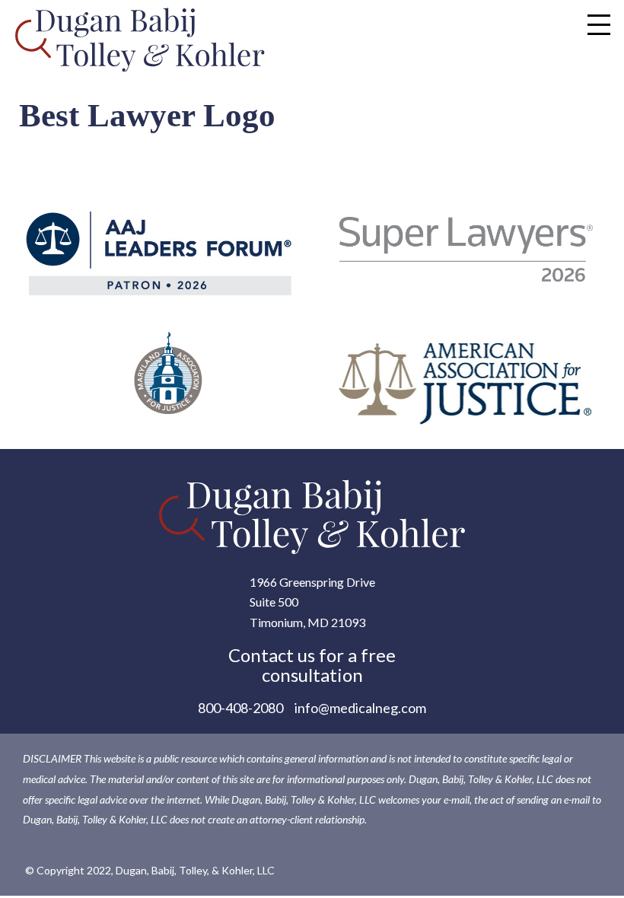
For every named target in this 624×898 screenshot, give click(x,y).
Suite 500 (274, 601)
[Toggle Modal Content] (599, 24)
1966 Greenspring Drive (312, 582)
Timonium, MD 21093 (307, 622)
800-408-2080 (240, 707)
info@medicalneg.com (360, 707)
